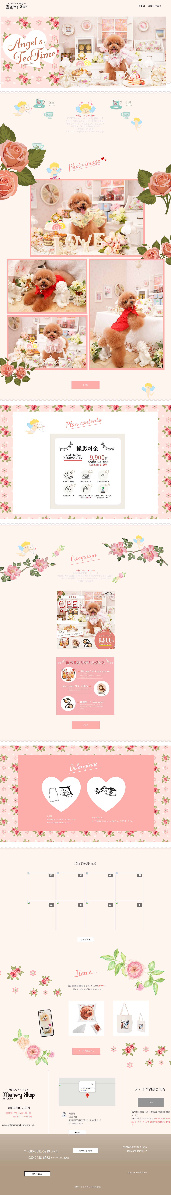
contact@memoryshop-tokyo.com (18, 1125)
